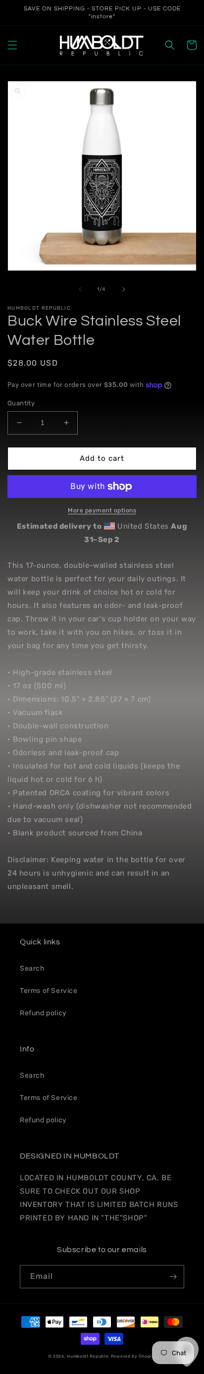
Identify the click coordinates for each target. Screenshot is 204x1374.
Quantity (21, 403)
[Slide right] (124, 289)
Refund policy (43, 1013)
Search (32, 968)
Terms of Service (49, 991)
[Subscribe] (173, 1276)
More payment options (102, 510)
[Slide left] (80, 289)
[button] (12, 45)
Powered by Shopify (133, 1356)
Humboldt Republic (88, 1356)
